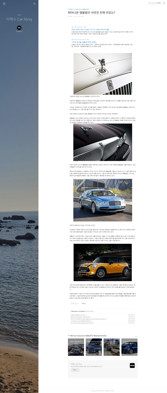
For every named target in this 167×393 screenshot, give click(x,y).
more (136, 336)
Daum (102, 390)
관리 (29, 389)
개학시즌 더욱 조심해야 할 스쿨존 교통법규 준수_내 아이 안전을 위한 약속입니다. (88, 319)
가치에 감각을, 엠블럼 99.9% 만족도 (84, 42)
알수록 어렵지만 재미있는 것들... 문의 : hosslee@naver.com (86, 366)
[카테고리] (4, 4)
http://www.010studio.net (78, 39)
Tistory (112, 390)
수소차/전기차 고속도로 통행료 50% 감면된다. (81, 321)
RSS (23, 389)
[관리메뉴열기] (164, 3)
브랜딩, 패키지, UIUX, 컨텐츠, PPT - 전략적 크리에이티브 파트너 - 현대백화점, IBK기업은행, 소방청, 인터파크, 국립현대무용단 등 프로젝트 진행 (102, 45)
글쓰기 (9, 389)
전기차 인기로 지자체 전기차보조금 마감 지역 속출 (81, 323)
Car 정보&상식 (82, 311)
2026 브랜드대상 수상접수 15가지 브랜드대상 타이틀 (90, 29)
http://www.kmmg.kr (77, 27)
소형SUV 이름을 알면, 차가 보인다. (78, 315)
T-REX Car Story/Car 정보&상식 (78, 9)
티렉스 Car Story (19, 19)
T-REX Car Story (74, 311)
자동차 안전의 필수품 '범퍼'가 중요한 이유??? (80, 317)
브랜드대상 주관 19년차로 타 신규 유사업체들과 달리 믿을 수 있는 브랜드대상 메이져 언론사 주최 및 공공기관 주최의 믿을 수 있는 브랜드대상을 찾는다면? (102, 33)
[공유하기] (75, 303)
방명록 (16, 389)
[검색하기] (34, 4)
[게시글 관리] (78, 303)
